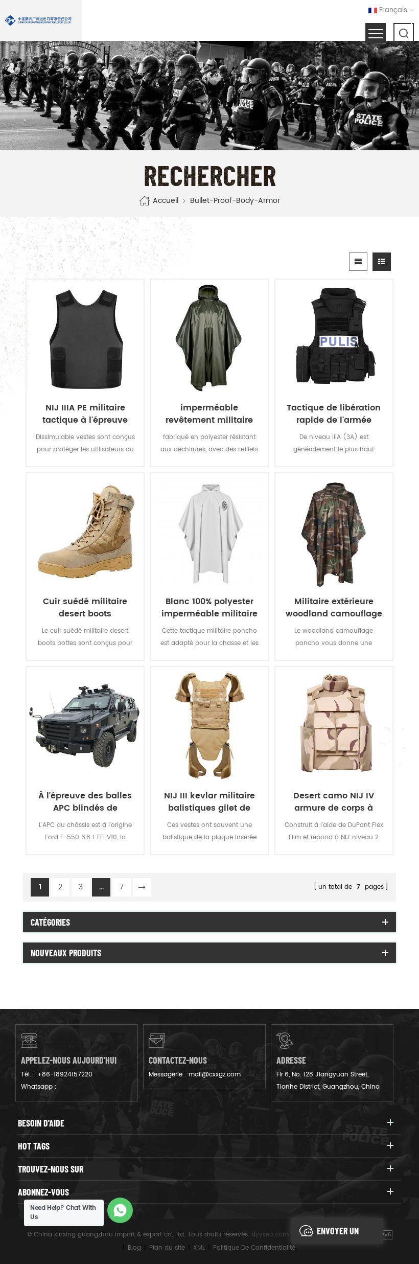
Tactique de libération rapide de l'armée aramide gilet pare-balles (334, 414)
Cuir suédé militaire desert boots (85, 607)
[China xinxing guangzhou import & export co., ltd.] (38, 20)
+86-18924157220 (64, 1074)
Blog (134, 1248)
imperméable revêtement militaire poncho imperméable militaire (209, 414)
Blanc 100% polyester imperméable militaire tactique (209, 607)
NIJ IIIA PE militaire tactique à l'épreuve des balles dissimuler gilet (85, 414)
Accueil (165, 200)
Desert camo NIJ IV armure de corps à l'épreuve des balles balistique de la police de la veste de (334, 802)
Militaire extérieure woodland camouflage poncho (334, 607)
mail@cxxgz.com (215, 1074)
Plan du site (167, 1248)
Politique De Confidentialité (254, 1248)
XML (199, 1248)
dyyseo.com (270, 1234)
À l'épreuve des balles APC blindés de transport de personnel (85, 802)
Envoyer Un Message (338, 1234)
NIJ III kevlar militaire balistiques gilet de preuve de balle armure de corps (209, 802)
